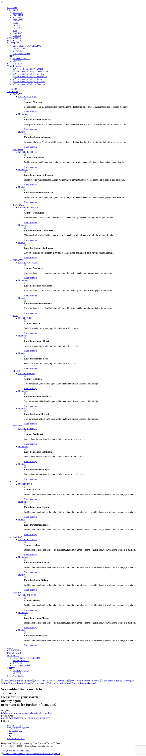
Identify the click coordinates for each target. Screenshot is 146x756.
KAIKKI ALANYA (27, 96)
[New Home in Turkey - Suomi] (27, 79)
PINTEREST (43, 718)
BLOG (10, 648)
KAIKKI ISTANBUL (28, 207)
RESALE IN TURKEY (18, 728)
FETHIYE (17, 28)
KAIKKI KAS (25, 484)
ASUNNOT (12, 10)
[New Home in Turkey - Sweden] (28, 74)
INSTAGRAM (30, 718)
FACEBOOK (7, 718)
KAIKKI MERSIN (27, 595)
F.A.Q (10, 736)
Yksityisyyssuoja (8, 750)
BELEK (16, 25)
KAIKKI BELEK (26, 373)
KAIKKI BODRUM (27, 152)
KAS (15, 30)
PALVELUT (13, 43)
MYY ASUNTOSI (21, 53)
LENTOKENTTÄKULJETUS (27, 46)
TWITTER (19, 718)
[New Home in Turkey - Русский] (29, 81)
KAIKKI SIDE (25, 318)
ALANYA (17, 12)
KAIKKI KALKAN (27, 539)
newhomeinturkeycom (37, 713)
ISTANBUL (18, 17)
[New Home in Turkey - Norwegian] (30, 76)
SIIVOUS (17, 51)
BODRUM (18, 15)
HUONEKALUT (21, 48)
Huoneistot (23, 114)
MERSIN (17, 35)
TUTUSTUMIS (14, 40)
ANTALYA (18, 20)
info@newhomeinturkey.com (14, 713)
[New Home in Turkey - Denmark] (29, 84)
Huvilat (21, 132)
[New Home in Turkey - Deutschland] (30, 71)
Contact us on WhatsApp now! (45, 753)
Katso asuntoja (30, 111)
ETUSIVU (12, 7)
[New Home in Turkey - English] (28, 69)
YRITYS (11, 56)
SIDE (15, 23)
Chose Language (14, 66)
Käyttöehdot (24, 750)
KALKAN (18, 33)
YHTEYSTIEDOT (16, 63)
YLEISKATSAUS (21, 58)
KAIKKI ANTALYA (28, 263)
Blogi (50, 713)
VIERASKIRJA (14, 38)
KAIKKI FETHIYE (27, 429)
